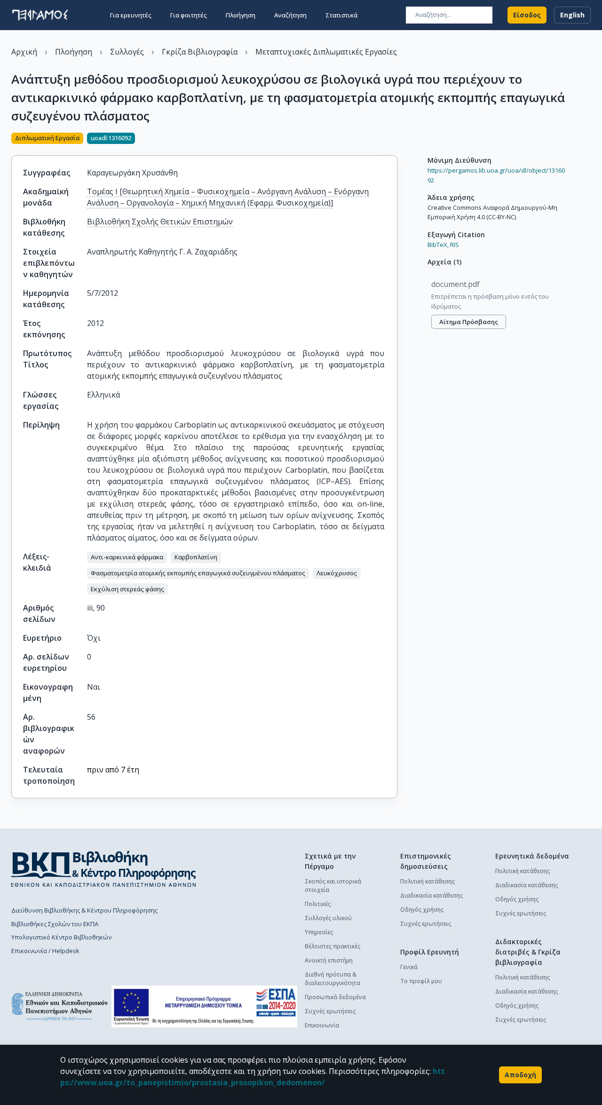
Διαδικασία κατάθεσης (431, 895)
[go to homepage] (40, 15)
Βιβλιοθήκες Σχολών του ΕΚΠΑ (54, 924)
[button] (127, 557)
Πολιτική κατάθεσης (427, 881)
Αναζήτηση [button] (290, 15)
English (572, 14)
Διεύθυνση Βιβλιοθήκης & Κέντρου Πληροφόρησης (84, 910)
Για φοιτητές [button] (188, 15)
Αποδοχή (520, 1074)
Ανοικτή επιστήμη (329, 960)
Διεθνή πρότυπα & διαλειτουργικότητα (332, 978)
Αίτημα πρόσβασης (468, 322)
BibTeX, (438, 244)
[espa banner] (204, 1006)
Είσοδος (527, 14)
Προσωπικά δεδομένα (335, 997)
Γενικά (409, 967)
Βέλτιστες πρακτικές (332, 946)
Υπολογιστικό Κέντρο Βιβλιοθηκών (61, 937)
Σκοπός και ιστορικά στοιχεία (333, 885)
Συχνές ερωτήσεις (330, 1011)
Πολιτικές (318, 904)
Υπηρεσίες (319, 932)
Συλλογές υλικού (328, 918)
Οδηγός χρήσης (422, 910)
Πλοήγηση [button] (240, 15)
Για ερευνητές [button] (130, 15)
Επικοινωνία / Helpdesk (45, 950)
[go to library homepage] (103, 869)
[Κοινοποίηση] (393, 139)
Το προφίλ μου (421, 981)
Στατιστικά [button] (341, 15)
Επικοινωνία (322, 1025)
